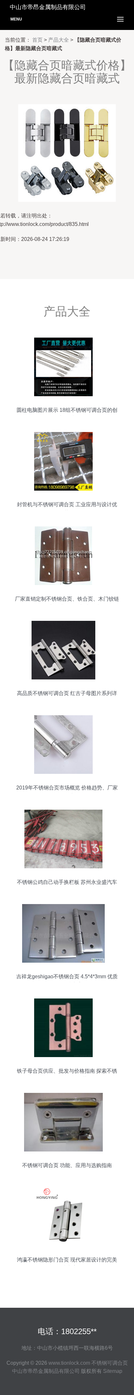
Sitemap (112, 1371)
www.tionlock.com (69, 1363)
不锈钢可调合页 (109, 1363)
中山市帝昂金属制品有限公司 (46, 1371)
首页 (37, 40)
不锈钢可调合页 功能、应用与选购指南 (67, 1165)
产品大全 (58, 40)
